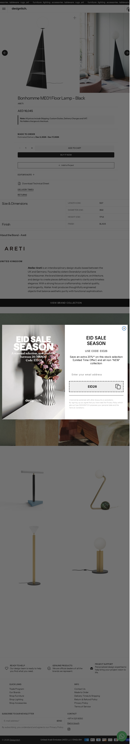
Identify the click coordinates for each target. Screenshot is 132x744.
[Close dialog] (124, 328)
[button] (96, 386)
